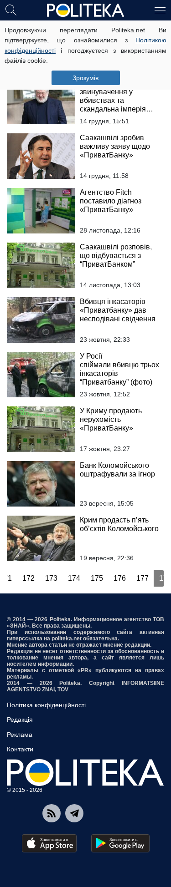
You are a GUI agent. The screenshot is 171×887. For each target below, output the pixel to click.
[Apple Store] (49, 843)
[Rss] (51, 813)
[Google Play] (120, 843)
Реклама (19, 734)
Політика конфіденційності (46, 705)
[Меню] (160, 9)
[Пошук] (10, 9)
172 (28, 578)
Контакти (20, 749)
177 (142, 578)
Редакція (20, 719)
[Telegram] (74, 813)
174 (74, 578)
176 (120, 578)
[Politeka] (85, 10)
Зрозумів (85, 77)
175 (97, 578)
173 (51, 578)
